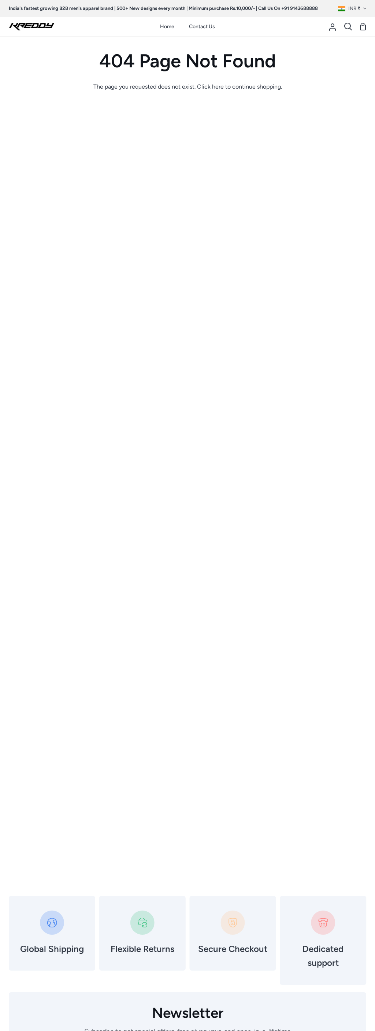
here (218, 86)
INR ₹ (354, 8)
